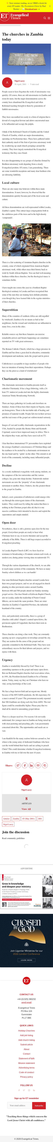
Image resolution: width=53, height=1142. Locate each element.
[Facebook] (19, 1090)
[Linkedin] (34, 1090)
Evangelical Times (29, 1139)
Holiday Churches (26, 1031)
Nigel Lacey (19, 80)
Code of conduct (26, 1072)
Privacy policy (26, 1077)
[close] (50, 6)
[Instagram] (29, 1090)
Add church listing (26, 1040)
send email (26, 1002)
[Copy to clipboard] (45, 765)
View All (26, 809)
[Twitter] (24, 1090)
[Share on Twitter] (18, 765)
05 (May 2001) (28, 818)
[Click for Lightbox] (26, 239)
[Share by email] (38, 765)
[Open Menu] (49, 18)
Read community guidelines (13, 838)
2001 (40, 818)
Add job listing (26, 1035)
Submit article (26, 1045)
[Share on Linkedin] (31, 765)
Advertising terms (26, 1068)
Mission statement (26, 1063)
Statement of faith (26, 1058)
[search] (45, 18)
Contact (26, 1054)
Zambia (16, 818)
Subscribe (39, 1105)
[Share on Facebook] (25, 765)
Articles (6, 818)
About (26, 1049)
